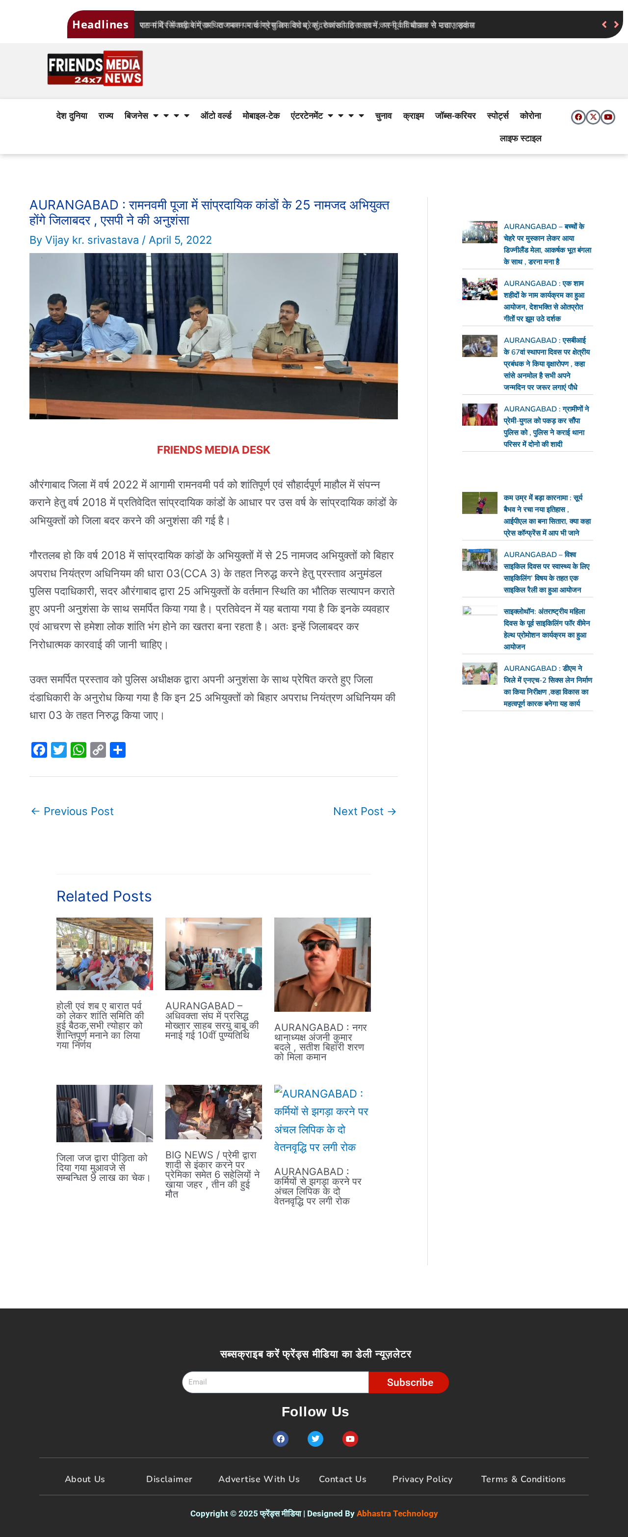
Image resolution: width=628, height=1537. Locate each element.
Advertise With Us (259, 1479)
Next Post (365, 811)
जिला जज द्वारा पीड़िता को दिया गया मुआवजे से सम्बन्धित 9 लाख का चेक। (103, 1167)
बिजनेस (136, 115)
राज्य (106, 115)
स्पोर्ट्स (498, 115)
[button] (616, 24)
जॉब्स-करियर (455, 115)
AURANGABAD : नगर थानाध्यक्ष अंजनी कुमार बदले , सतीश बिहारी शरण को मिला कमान (320, 1042)
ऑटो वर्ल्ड (216, 115)
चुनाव (383, 115)
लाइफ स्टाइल (521, 138)
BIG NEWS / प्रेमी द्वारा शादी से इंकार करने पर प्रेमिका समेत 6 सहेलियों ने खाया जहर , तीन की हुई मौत (212, 1174)
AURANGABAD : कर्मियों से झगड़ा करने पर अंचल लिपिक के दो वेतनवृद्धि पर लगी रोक (318, 1186)
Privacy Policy (422, 1479)
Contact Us (342, 1479)
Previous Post (72, 811)
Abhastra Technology (397, 1513)
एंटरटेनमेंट (307, 115)
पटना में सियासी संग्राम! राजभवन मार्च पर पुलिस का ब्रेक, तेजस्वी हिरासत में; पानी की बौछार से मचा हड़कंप (307, 24)
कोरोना (530, 115)
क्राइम (413, 115)
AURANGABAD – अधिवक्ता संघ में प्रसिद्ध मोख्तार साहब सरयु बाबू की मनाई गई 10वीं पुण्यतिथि (212, 1020)
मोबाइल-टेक (261, 115)
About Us (85, 1479)
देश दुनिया (71, 115)
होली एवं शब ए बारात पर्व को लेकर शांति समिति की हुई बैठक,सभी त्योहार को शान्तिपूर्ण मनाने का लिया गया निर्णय (100, 1025)
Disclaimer (169, 1479)
